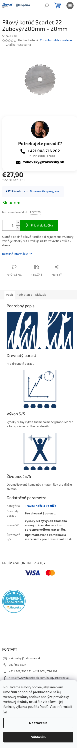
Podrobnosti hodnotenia (56, 40)
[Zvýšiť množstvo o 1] (18, 222)
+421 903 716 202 (44, 151)
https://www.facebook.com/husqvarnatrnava (39, 678)
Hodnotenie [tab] (24, 295)
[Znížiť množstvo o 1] (18, 227)
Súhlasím (38, 737)
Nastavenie (38, 722)
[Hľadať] (46, 5)
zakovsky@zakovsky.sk (43, 162)
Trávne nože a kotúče (40, 506)
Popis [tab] (10, 295)
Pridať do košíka (42, 225)
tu (5, 711)
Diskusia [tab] (40, 295)
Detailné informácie (15, 254)
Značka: (18, 45)
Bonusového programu (45, 191)
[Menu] (70, 5)
